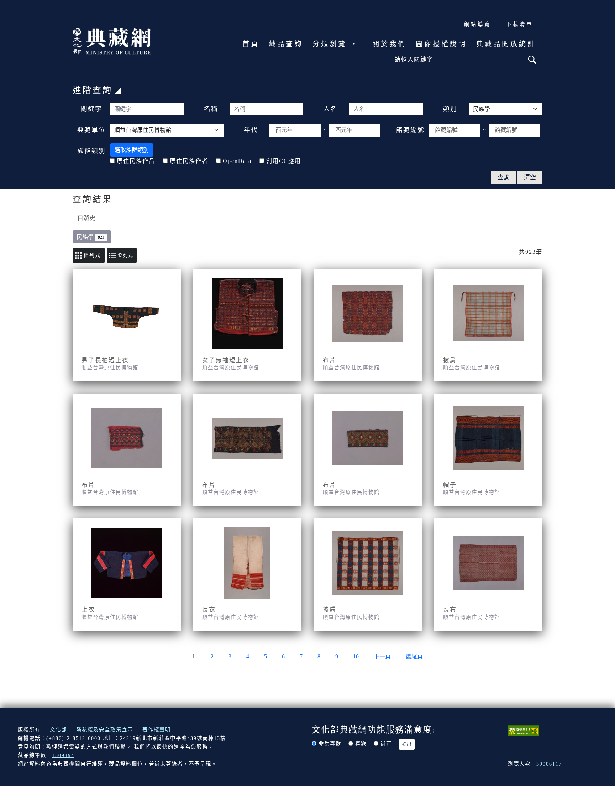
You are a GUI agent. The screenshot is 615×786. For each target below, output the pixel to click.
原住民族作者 (189, 161)
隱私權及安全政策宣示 (104, 730)
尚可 (386, 744)
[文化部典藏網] (112, 40)
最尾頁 (414, 656)
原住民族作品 (136, 161)
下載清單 (519, 24)
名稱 (211, 108)
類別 (450, 108)
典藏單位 (91, 129)
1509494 (63, 755)
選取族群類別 (132, 150)
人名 (331, 108)
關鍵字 (91, 108)
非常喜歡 (330, 744)
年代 (251, 129)
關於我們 (389, 44)
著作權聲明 (156, 730)
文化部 (58, 730)
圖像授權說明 (441, 44)
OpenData (237, 161)
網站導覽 (477, 24)
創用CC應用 (283, 161)
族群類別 (91, 150)
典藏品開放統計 (506, 44)
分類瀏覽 (331, 44)
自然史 (86, 218)
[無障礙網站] (523, 730)
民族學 (90, 237)
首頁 (250, 44)
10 (356, 656)
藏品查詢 (286, 44)
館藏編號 (410, 129)
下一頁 (382, 656)
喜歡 (361, 744)
